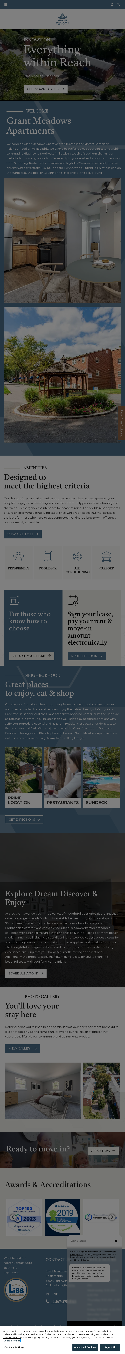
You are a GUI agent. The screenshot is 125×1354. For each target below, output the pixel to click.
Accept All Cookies (85, 1347)
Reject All (110, 1347)
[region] (62, 1340)
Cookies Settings (14, 1347)
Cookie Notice (11, 1340)
